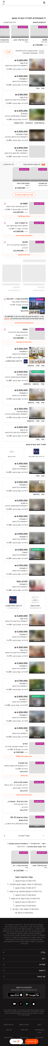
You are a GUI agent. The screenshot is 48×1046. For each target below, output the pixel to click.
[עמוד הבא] (4, 836)
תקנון (39, 1025)
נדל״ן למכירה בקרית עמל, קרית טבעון (25, 898)
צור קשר (8, 1030)
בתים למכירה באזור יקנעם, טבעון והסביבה (26, 884)
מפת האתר (24, 1030)
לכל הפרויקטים (10, 22)
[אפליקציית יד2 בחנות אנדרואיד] (27, 1004)
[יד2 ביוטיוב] (14, 1004)
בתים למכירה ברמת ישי (24, 913)
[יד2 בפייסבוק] (21, 1004)
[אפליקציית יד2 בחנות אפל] (34, 1004)
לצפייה (8, 52)
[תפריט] (44, 2)
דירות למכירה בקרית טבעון (25, 888)
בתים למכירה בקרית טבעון (25, 895)
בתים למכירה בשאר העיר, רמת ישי (25, 909)
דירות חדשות (8, 1038)
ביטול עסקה (39, 1038)
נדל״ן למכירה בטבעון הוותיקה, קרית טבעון (26, 891)
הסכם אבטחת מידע (39, 1031)
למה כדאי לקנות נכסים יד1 (24, 195)
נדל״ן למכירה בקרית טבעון (25, 881)
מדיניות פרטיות (9, 1025)
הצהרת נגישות (24, 1025)
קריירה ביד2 (24, 1038)
